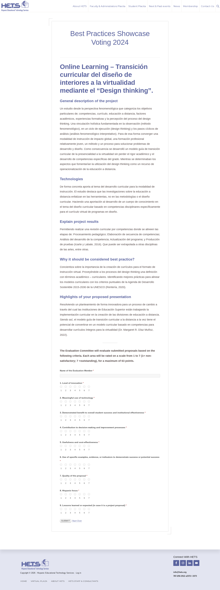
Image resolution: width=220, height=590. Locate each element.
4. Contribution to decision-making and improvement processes (93, 427)
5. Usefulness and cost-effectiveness (79, 442)
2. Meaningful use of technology (77, 398)
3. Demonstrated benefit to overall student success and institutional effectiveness (102, 412)
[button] (218, 6)
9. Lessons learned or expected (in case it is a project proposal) (93, 505)
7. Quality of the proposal (73, 476)
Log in (78, 573)
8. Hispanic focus (69, 490)
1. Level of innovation (72, 383)
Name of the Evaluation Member (77, 370)
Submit (65, 521)
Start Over (77, 521)
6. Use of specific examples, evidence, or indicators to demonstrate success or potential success (109, 459)
